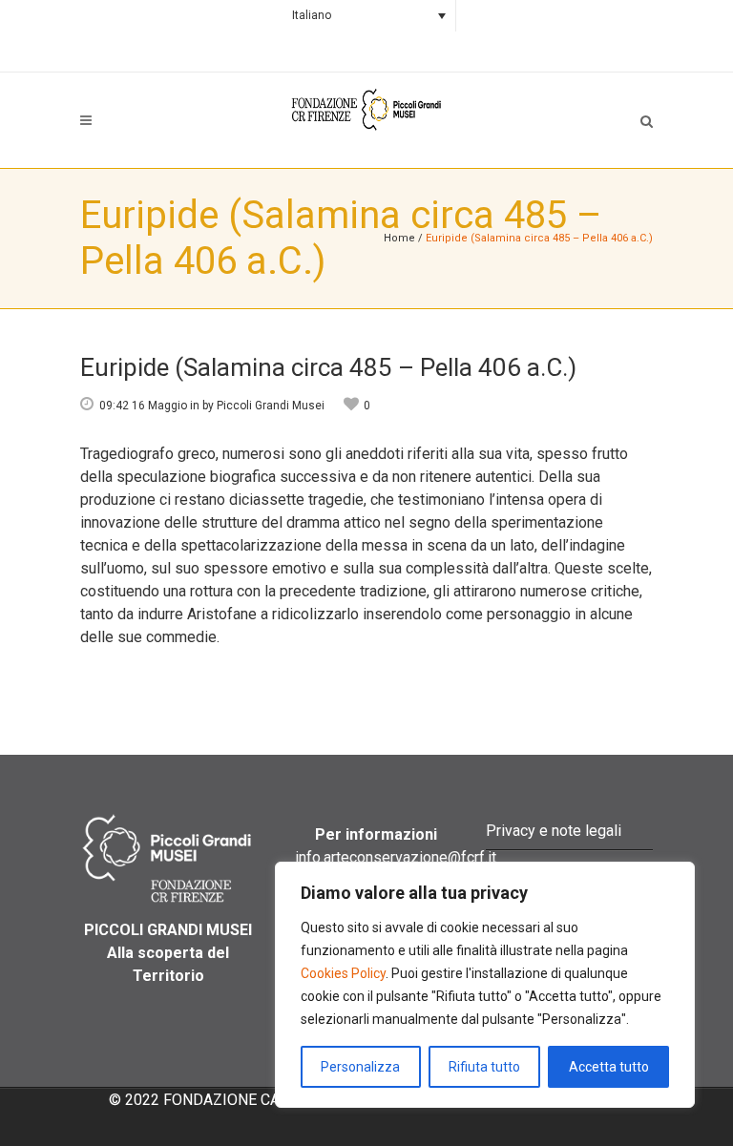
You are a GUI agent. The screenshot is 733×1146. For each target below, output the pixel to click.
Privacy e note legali (553, 831)
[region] (485, 985)
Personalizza (360, 1066)
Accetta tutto (609, 1066)
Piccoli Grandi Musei (271, 405)
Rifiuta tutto (484, 1066)
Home (399, 238)
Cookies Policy (343, 973)
